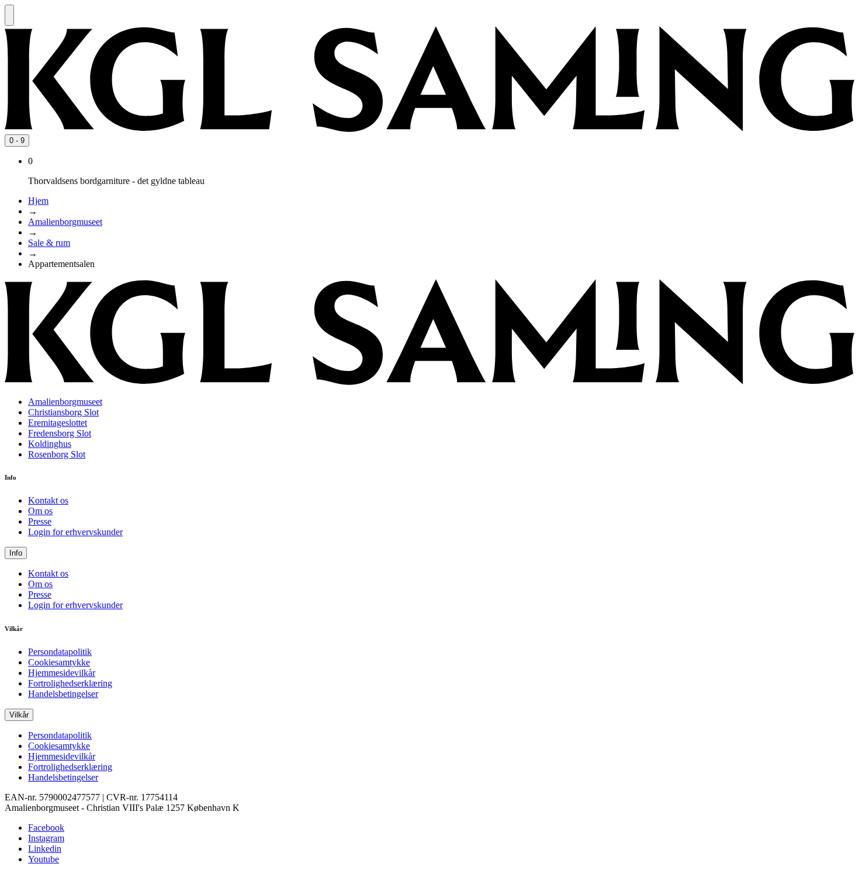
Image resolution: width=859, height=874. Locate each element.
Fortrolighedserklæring (70, 683)
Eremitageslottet (57, 423)
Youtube (43, 859)
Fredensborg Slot (59, 433)
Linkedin (44, 849)
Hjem (38, 201)
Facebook (46, 828)
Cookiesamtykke (59, 662)
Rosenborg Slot (56, 454)
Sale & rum (49, 243)
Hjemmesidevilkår (61, 673)
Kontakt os (48, 500)
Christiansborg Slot (63, 412)
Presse (39, 521)
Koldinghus (49, 444)
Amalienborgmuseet (65, 222)
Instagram (46, 838)
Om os (40, 511)
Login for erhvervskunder (75, 532)
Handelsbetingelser (63, 694)
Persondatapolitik (60, 652)
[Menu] (9, 15)
